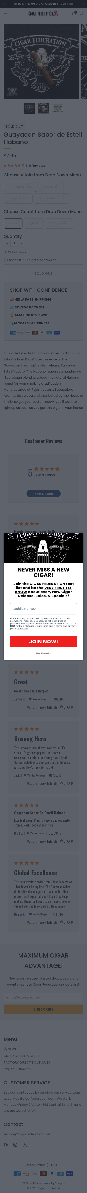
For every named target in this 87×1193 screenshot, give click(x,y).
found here (22, 628)
